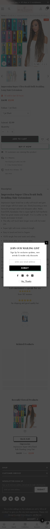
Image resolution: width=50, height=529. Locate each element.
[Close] (46, 242)
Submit (25, 268)
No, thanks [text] (26, 281)
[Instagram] (22, 275)
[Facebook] (17, 275)
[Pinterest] (27, 275)
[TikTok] (32, 275)
